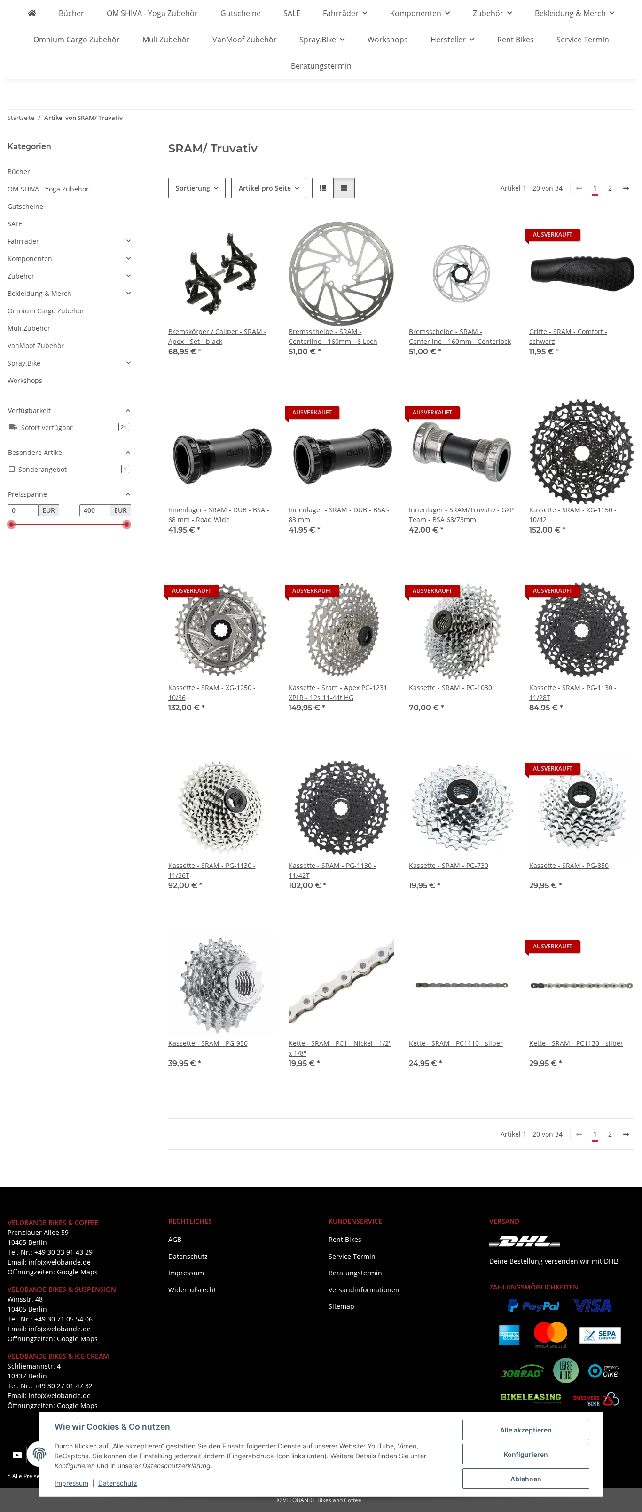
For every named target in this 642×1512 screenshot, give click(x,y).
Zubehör (21, 275)
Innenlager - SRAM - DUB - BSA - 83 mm (339, 514)
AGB (174, 1239)
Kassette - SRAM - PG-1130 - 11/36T (212, 870)
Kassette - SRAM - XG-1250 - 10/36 (212, 692)
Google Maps (77, 1271)
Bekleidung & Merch (39, 293)
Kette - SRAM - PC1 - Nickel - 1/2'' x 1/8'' (340, 1048)
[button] (323, 188)
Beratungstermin (321, 66)
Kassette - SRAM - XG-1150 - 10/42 (573, 514)
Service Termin (582, 39)
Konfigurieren (526, 1454)
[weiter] (626, 188)
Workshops (25, 380)
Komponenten (30, 258)
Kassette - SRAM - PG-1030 (450, 687)
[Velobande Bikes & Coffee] (31, 13)
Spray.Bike (24, 362)
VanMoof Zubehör (36, 345)
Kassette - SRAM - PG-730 (448, 865)
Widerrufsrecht (192, 1289)
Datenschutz (117, 1483)
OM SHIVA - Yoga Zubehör (48, 188)
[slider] (11, 524)
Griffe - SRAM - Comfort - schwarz (568, 336)
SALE (15, 223)
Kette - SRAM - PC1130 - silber (576, 1043)
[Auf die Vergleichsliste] (233, 237)
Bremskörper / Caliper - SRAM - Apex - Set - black (217, 336)
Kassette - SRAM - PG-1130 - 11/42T (332, 870)
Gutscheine (25, 206)
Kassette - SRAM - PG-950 (208, 1043)
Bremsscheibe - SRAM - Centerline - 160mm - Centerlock (460, 336)
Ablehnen (525, 1479)
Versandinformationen (364, 1289)
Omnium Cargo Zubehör (46, 310)
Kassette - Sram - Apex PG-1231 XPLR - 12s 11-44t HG (338, 692)
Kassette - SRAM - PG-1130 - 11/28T (573, 692)
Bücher (19, 171)
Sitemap (341, 1306)
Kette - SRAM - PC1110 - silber (456, 1043)
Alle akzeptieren (526, 1430)
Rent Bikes (515, 39)
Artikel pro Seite (265, 187)
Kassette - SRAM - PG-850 (569, 865)
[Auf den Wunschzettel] (257, 237)
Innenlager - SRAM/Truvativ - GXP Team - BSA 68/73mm (461, 514)
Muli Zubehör (29, 328)
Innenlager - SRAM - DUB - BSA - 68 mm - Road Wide (218, 514)
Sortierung (193, 187)
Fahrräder (23, 241)
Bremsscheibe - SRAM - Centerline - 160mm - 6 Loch (333, 336)
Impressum (71, 1483)
